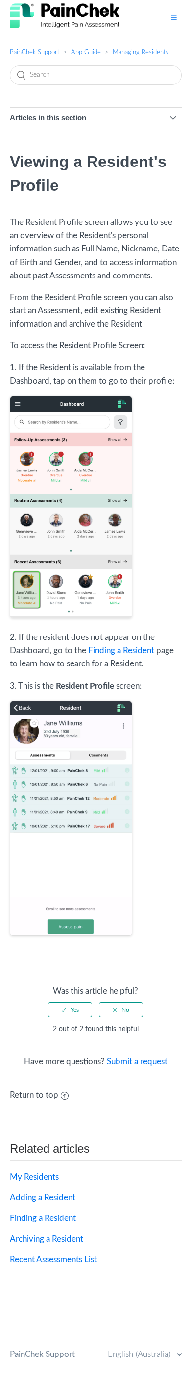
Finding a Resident (121, 650)
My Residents (34, 1177)
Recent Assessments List (53, 1259)
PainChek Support (34, 52)
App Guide (86, 52)
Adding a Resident (42, 1197)
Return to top (34, 1095)
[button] (174, 17)
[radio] (70, 1009)
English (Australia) (140, 1354)
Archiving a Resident (46, 1239)
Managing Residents (140, 52)
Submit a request (137, 1061)
